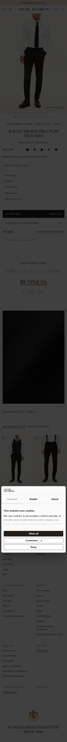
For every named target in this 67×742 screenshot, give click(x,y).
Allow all (34, 533)
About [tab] (55, 499)
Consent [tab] (12, 499)
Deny (33, 547)
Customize (32, 540)
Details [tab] (34, 499)
